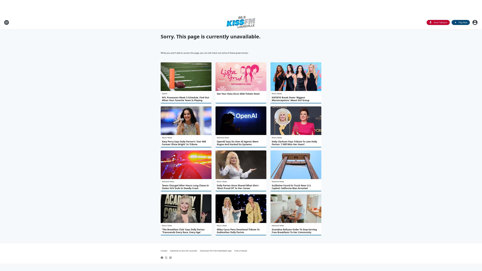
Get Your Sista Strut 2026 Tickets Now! (238, 93)
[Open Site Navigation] (6, 22)
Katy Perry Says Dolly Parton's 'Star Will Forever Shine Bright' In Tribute (184, 143)
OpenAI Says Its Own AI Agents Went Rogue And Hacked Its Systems (237, 143)
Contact (164, 250)
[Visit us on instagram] (170, 257)
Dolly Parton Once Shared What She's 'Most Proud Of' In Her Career (238, 187)
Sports (164, 93)
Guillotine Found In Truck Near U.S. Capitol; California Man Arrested (291, 187)
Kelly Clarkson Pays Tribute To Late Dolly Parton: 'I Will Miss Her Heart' (294, 143)
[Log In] (475, 22)
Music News (277, 93)
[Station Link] (241, 22)
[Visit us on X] (166, 257)
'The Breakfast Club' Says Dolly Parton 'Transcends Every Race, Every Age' (183, 231)
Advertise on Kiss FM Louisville (183, 250)
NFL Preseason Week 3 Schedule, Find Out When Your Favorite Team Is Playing (185, 99)
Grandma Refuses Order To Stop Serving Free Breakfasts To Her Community (294, 231)
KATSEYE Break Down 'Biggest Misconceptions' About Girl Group (290, 99)
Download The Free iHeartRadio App (215, 250)
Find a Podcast (240, 250)
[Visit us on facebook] (161, 257)
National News (223, 137)
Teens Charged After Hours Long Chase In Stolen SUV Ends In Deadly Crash (185, 187)
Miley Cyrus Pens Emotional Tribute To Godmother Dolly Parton (238, 231)
